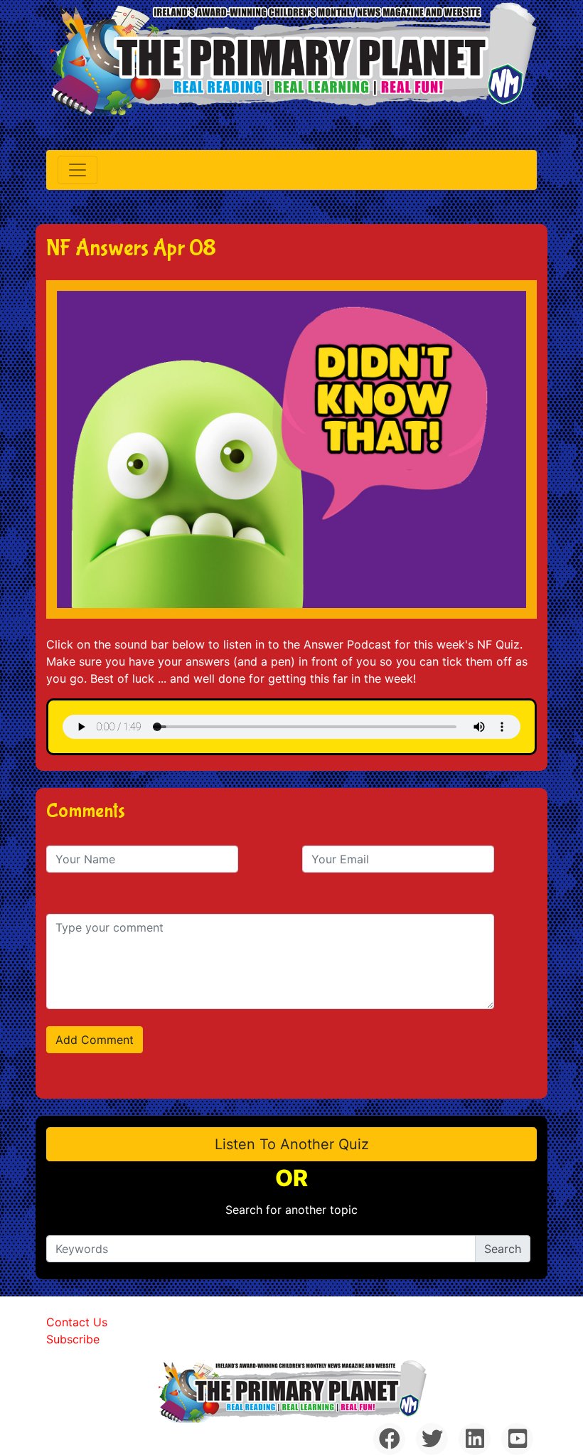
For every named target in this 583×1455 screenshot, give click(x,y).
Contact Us (76, 1322)
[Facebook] (389, 1439)
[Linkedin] (475, 1439)
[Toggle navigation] (77, 170)
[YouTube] (517, 1439)
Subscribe (73, 1339)
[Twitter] (432, 1439)
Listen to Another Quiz (292, 1144)
